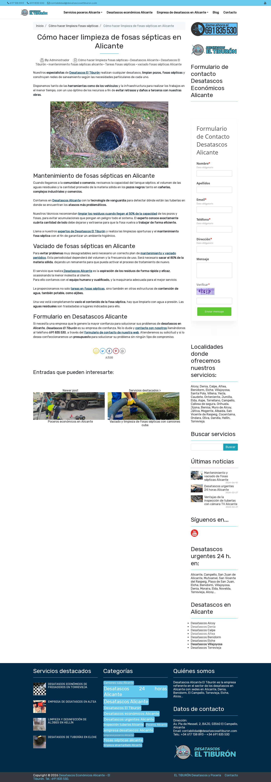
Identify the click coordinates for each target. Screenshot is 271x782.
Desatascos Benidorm (206, 637)
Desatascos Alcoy (203, 623)
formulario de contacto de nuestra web (111, 332)
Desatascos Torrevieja (206, 647)
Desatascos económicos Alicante (129, 12)
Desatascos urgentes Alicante (129, 719)
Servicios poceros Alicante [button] (82, 12)
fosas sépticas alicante (123, 740)
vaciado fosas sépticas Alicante (160, 64)
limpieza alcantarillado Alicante (123, 745)
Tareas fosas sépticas (120, 64)
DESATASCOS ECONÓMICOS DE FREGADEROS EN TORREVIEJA (67, 686)
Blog (216, 12)
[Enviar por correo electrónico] (96, 351)
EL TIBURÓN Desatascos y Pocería (197, 775)
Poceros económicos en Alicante (70, 421)
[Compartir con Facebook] (109, 351)
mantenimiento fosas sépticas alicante (75, 64)
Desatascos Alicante (144, 60)
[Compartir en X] (103, 351)
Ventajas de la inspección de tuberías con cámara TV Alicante (220, 500)
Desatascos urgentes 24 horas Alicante (219, 487)
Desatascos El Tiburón (84, 72)
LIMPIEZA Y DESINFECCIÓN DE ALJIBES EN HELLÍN (67, 721)
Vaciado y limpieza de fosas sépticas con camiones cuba (145, 423)
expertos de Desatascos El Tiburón (81, 231)
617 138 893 (17, 2)
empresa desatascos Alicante (128, 730)
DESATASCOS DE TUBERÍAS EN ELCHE (72, 737)
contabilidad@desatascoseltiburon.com (73, 2)
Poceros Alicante (156, 724)
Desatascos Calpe (203, 630)
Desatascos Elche (203, 640)
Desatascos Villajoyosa (206, 644)
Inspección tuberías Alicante (123, 724)
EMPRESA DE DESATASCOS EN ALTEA (72, 701)
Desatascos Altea (203, 633)
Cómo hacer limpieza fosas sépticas (73, 26)
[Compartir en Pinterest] (116, 351)
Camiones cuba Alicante (118, 682)
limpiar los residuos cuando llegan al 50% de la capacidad (117, 213)
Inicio (40, 26)
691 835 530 (36, 2)
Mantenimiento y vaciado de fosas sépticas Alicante (216, 476)
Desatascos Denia (203, 626)
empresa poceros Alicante (119, 735)
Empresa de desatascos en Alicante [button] (181, 12)
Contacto (230, 12)
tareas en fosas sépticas (88, 288)
